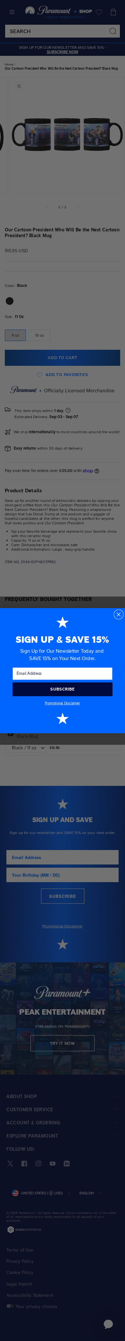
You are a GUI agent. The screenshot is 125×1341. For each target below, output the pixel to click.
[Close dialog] (118, 614)
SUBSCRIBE (62, 688)
